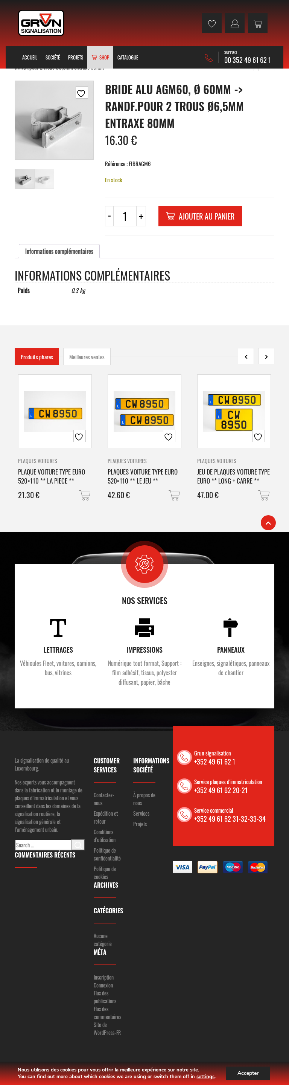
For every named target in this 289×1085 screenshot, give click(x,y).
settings (205, 1076)
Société (53, 57)
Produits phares (37, 357)
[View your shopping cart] (258, 23)
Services (141, 813)
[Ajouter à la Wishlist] (82, 92)
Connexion (103, 985)
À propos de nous (144, 799)
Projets (75, 57)
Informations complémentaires (59, 251)
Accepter (248, 1073)
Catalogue (127, 57)
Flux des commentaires (107, 1013)
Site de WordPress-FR (107, 1028)
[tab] (59, 251)
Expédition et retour (106, 817)
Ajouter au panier (206, 216)
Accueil (29, 57)
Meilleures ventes (87, 357)
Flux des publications (105, 997)
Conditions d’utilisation (105, 836)
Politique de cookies (105, 873)
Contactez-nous (104, 799)
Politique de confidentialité (107, 854)
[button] (85, 495)
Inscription (104, 977)
